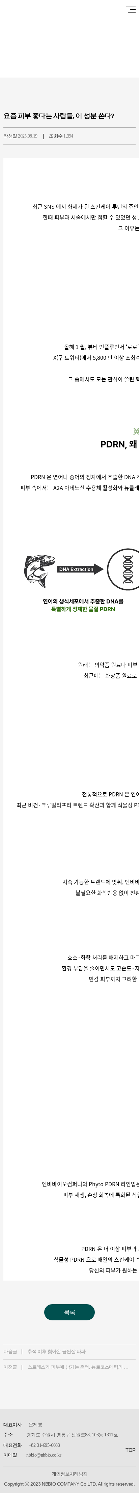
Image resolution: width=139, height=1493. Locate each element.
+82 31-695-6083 (44, 1445)
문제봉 (36, 1425)
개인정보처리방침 (70, 1474)
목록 (70, 1312)
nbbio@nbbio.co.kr (43, 1455)
